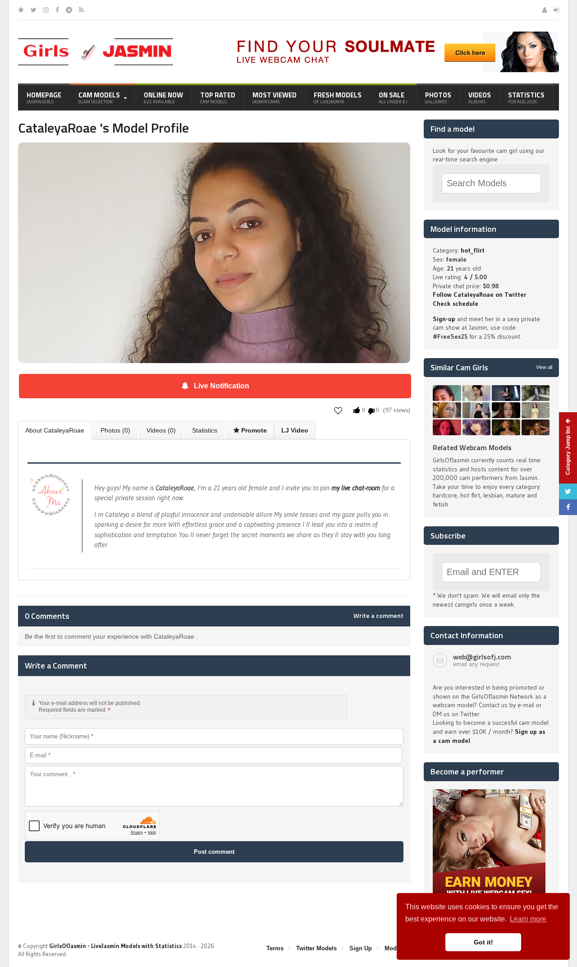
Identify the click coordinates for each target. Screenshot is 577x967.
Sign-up (444, 319)
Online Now (163, 97)
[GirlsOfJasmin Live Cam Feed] (81, 10)
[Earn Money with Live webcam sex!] (489, 792)
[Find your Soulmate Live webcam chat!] (395, 34)
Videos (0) (161, 430)
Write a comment (378, 615)
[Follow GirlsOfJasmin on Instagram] (46, 10)
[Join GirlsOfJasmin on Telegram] (69, 10)
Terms (275, 948)
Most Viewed (274, 97)
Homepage (44, 97)
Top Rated (217, 97)
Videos (479, 97)
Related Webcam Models (472, 447)
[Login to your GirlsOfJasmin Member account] (556, 10)
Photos (438, 97)
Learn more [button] (528, 919)
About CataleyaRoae (54, 430)
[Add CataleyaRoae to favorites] (338, 410)
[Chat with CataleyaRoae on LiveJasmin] (214, 155)
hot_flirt (473, 250)
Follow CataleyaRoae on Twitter (479, 294)
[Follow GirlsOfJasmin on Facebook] (57, 10)
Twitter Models (316, 948)
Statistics (526, 97)
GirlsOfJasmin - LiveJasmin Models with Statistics (115, 945)
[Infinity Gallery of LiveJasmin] (21, 10)
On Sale (393, 97)
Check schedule (455, 303)
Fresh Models (338, 97)
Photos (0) (115, 430)
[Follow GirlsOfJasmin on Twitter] (34, 10)
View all (544, 367)
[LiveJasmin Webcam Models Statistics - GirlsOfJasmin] (95, 41)
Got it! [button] (483, 942)
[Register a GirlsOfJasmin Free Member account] (544, 10)
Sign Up (360, 948)
